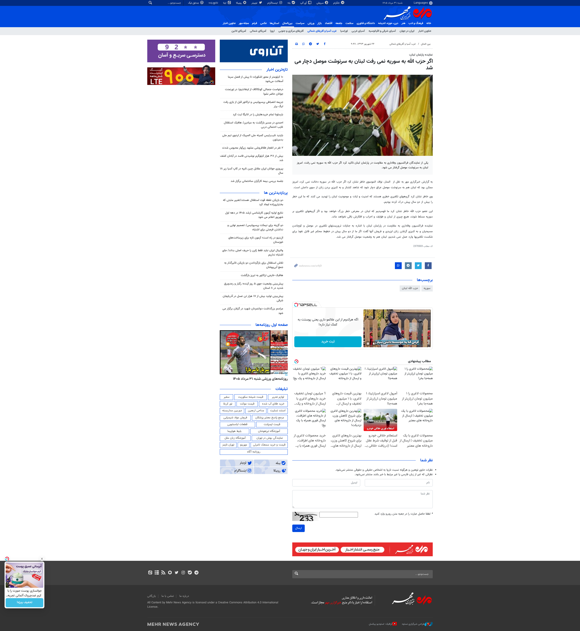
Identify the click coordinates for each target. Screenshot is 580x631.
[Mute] (374, 343)
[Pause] (368, 343)
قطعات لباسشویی (237, 424)
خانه (428, 23)
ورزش (311, 23)
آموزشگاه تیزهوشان (269, 431)
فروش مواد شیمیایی (235, 417)
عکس (263, 23)
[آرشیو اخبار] (157, 573)
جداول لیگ (194, 3)
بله (289, 3)
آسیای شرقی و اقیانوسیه (382, 31)
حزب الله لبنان (410, 288)
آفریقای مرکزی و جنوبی (291, 31)
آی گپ (303, 3)
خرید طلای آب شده (273, 404)
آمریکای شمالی (258, 31)
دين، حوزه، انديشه (388, 23)
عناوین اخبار (424, 31)
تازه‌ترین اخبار (277, 70)
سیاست (300, 23)
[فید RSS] (163, 573)
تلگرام (336, 3)
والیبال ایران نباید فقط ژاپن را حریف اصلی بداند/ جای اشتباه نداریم (252, 252)
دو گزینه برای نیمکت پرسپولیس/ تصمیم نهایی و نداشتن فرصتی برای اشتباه (255, 227)
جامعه (339, 23)
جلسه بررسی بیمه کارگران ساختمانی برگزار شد (257, 181)
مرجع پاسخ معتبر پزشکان (269, 417)
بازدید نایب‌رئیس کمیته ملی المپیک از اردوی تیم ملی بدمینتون (252, 137)
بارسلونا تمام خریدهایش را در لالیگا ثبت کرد (258, 114)
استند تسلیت (277, 410)
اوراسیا (344, 31)
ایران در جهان (407, 31)
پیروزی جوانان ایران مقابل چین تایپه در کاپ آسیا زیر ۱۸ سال (251, 170)
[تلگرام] (196, 573)
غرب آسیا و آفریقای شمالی (321, 31)
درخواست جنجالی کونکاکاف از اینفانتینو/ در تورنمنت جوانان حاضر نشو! (254, 91)
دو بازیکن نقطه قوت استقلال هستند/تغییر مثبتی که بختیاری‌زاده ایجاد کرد (253, 202)
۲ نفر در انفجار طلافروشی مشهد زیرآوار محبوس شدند (252, 148)
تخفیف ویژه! (24, 602)
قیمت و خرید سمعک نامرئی (269, 445)
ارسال (298, 528)
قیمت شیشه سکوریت (250, 397)
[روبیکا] (170, 573)
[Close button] (42, 558)
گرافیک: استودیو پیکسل (381, 624)
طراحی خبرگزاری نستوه (413, 624)
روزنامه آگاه (253, 452)
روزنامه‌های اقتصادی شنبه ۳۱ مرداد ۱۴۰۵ (247, 379)
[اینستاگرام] (183, 573)
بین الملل (425, 44)
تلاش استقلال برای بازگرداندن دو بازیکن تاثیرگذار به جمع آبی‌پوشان (253, 265)
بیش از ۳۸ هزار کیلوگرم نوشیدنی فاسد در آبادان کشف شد (251, 158)
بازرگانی (151, 596)
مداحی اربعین (256, 410)
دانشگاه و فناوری (366, 23)
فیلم (254, 23)
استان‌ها (274, 23)
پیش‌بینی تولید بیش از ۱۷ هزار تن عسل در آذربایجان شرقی (253, 298)
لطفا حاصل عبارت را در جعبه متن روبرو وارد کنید (404, 514)
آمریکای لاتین (239, 31)
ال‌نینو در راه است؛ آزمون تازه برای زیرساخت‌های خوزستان (255, 240)
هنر (403, 23)
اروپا (272, 31)
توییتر (254, 3)
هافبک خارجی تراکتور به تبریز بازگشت (262, 275)
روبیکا (239, 3)
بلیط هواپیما (234, 431)
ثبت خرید (328, 341)
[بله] (190, 573)
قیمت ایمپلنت (272, 424)
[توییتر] (176, 573)
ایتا (225, 3)
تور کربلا (227, 404)
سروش (320, 3)
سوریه (427, 288)
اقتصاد (328, 23)
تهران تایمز (228, 445)
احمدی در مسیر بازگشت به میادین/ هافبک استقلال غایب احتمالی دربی (253, 124)
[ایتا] (150, 573)
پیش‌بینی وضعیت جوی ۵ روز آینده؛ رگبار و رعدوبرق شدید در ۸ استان (253, 286)
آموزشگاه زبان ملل (235, 438)
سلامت (349, 23)
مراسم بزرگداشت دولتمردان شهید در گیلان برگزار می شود (252, 310)
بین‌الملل (287, 23)
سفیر (227, 397)
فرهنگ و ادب (415, 23)
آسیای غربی (358, 31)
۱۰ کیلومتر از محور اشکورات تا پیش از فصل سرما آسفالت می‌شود (255, 79)
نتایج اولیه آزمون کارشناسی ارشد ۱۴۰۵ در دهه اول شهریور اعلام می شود (254, 215)
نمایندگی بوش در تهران (269, 438)
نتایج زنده (214, 3)
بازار (319, 23)
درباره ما (184, 596)
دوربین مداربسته (232, 410)
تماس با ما (168, 596)
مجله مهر (244, 23)
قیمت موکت (247, 404)
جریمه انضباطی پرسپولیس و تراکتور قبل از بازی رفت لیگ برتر (253, 104)
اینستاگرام (272, 3)
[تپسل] (296, 305)
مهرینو (243, 445)
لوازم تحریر (278, 397)
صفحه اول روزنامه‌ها (272, 325)
